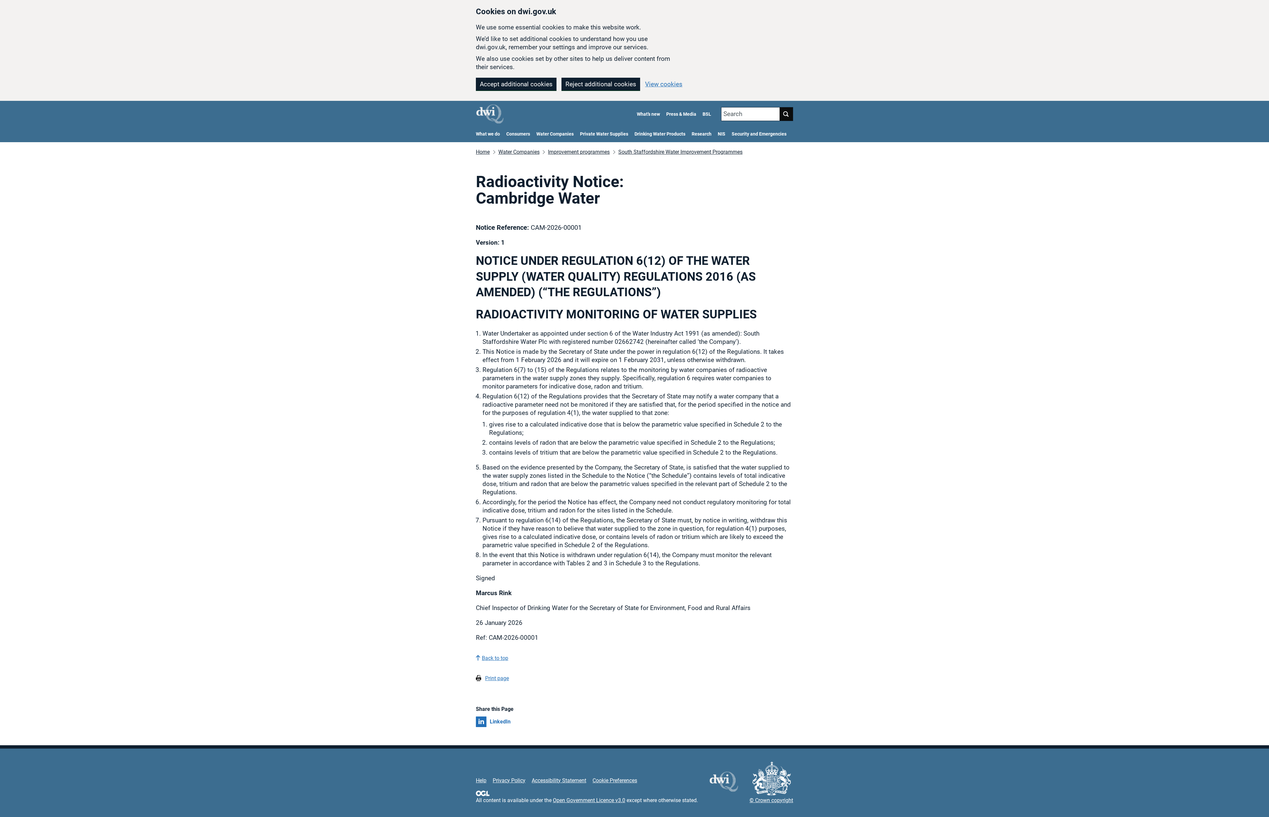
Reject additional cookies (600, 84)
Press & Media (681, 114)
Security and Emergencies (759, 134)
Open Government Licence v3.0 (589, 800)
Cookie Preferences (615, 780)
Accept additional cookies (516, 84)
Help (481, 780)
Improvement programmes (579, 152)
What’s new (648, 114)
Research (701, 134)
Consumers (518, 134)
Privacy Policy (509, 780)
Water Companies (555, 134)
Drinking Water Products (659, 134)
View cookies (663, 84)
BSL (707, 114)
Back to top (495, 658)
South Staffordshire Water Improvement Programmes (680, 152)
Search (732, 114)
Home (483, 152)
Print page (497, 678)
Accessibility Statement (559, 780)
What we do (488, 134)
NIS (721, 134)
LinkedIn (500, 721)
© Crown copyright (771, 800)
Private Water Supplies (604, 134)
